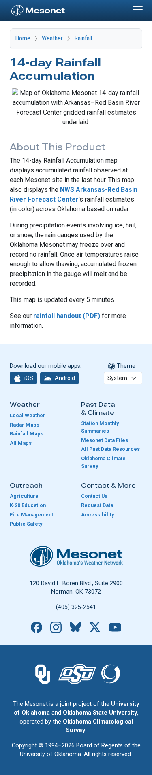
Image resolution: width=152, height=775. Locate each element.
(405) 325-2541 (76, 607)
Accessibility (97, 515)
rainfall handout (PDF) (66, 316)
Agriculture (24, 496)
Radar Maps (24, 425)
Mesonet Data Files (104, 440)
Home (22, 38)
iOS (28, 378)
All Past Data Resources (110, 449)
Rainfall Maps (26, 434)
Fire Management (31, 515)
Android (64, 378)
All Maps (21, 443)
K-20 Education (28, 505)
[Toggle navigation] (138, 9)
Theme (125, 366)
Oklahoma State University (100, 712)
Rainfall (83, 38)
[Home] (38, 9)
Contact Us (94, 496)
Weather (52, 38)
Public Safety (26, 524)
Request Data (97, 505)
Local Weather (27, 415)
